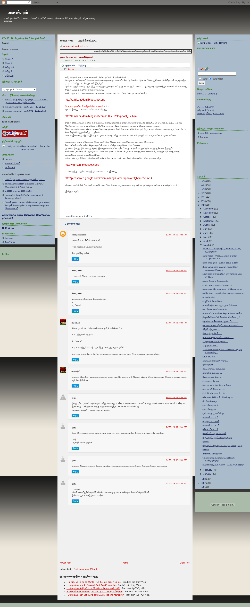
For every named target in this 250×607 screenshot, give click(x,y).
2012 (203, 193)
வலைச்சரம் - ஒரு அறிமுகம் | (80, 57)
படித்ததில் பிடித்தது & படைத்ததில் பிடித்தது (222, 445)
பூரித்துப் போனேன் (211, 421)
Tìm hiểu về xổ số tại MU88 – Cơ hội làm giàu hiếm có (93, 582)
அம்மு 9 (8, 71)
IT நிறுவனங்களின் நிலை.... (215, 341)
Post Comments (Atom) (85, 569)
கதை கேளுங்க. (210, 409)
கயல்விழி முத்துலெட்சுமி (211, 133)
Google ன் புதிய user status (18, 191)
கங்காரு (8, 159)
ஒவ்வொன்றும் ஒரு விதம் (214, 369)
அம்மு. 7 (9, 59)
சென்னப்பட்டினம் (12, 163)
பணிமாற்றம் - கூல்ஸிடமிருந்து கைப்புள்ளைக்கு (223, 293)
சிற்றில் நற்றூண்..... (211, 329)
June (206, 233)
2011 (203, 197)
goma (74, 398)
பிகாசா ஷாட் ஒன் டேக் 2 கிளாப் (217, 385)
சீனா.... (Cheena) (205, 107)
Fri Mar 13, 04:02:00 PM (176, 270)
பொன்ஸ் (204, 137)
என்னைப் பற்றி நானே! (212, 454)
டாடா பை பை (209, 357)
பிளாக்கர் (9, 238)
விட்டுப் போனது (210, 401)
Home (125, 563)
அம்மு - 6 (9, 67)
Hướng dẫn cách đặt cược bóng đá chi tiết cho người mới (95, 595)
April (206, 241)
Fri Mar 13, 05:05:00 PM (176, 427)
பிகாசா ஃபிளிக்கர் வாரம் (213, 389)
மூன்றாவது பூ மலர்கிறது (213, 413)
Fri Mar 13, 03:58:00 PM (176, 235)
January (207, 474)
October (207, 217)
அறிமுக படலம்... (210, 346)
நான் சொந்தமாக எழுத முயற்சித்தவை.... (221, 305)
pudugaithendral (79, 235)
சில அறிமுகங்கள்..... (212, 333)
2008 (203, 479)
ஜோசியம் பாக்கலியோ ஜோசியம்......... (220, 321)
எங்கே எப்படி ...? (210, 429)
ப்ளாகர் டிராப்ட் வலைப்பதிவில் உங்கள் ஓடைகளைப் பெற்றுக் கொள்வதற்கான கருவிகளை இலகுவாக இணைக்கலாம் (27, 205)
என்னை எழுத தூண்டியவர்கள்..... (218, 337)
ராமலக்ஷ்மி (76, 323)
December (208, 209)
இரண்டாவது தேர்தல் (212, 377)
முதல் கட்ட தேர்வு (75, 65)
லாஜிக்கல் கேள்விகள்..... (214, 301)
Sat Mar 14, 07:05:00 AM (176, 460)
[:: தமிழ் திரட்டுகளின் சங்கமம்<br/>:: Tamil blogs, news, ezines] (27, 149)
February (208, 470)
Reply (75, 259)
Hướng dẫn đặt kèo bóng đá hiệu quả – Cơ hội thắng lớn (94, 592)
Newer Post (65, 563)
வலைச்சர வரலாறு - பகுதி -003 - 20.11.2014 (25, 107)
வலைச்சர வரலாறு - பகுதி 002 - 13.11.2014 (25, 111)
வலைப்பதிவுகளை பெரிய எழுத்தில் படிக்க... (25, 179)
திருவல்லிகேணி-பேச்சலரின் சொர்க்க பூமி (221, 317)
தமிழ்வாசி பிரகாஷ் (205, 110)
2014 (203, 185)
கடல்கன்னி (10, 167)
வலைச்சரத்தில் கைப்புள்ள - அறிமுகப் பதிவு (222, 289)
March (206, 245)
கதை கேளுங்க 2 (210, 405)
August (207, 225)
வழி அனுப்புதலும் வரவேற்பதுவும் (217, 437)
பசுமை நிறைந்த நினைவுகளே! (216, 281)
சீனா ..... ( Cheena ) (207, 94)
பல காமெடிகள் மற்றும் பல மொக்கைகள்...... (223, 325)
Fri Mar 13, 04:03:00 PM (176, 293)
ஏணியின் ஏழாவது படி (212, 373)
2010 (203, 201)
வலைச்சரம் (18, 12)
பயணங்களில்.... (210, 297)
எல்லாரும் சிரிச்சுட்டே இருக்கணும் (218, 397)
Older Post (185, 563)
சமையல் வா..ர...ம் (211, 425)
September (209, 221)
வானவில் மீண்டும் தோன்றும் (215, 361)
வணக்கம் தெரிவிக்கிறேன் (214, 433)
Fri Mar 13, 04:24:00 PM (176, 371)
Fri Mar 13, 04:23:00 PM (176, 323)
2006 (203, 487)
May (205, 237)
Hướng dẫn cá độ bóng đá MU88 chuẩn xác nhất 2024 (93, 588)
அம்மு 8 (8, 63)
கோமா (71, 69)
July (205, 229)
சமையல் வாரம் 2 (210, 417)
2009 (203, 205)
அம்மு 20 (9, 75)
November (208, 213)
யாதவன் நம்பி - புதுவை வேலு (210, 113)
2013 (203, 189)
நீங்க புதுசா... (209, 365)
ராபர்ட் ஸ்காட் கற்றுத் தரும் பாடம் (217, 285)
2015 (203, 181)
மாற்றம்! (206, 449)
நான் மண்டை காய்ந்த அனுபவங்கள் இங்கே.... (223, 313)
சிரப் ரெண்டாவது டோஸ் (213, 393)
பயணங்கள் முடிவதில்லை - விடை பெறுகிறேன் (223, 465)
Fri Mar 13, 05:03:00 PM (176, 398)
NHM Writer (8, 228)
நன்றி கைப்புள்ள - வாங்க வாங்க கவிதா (220, 263)
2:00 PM (88, 216)
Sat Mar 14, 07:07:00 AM (176, 483)
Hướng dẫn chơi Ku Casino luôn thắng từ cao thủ (90, 585)
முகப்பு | (63, 57)
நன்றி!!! (206, 442)
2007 (203, 483)
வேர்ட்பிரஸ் (10, 242)
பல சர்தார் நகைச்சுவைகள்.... (216, 309)
